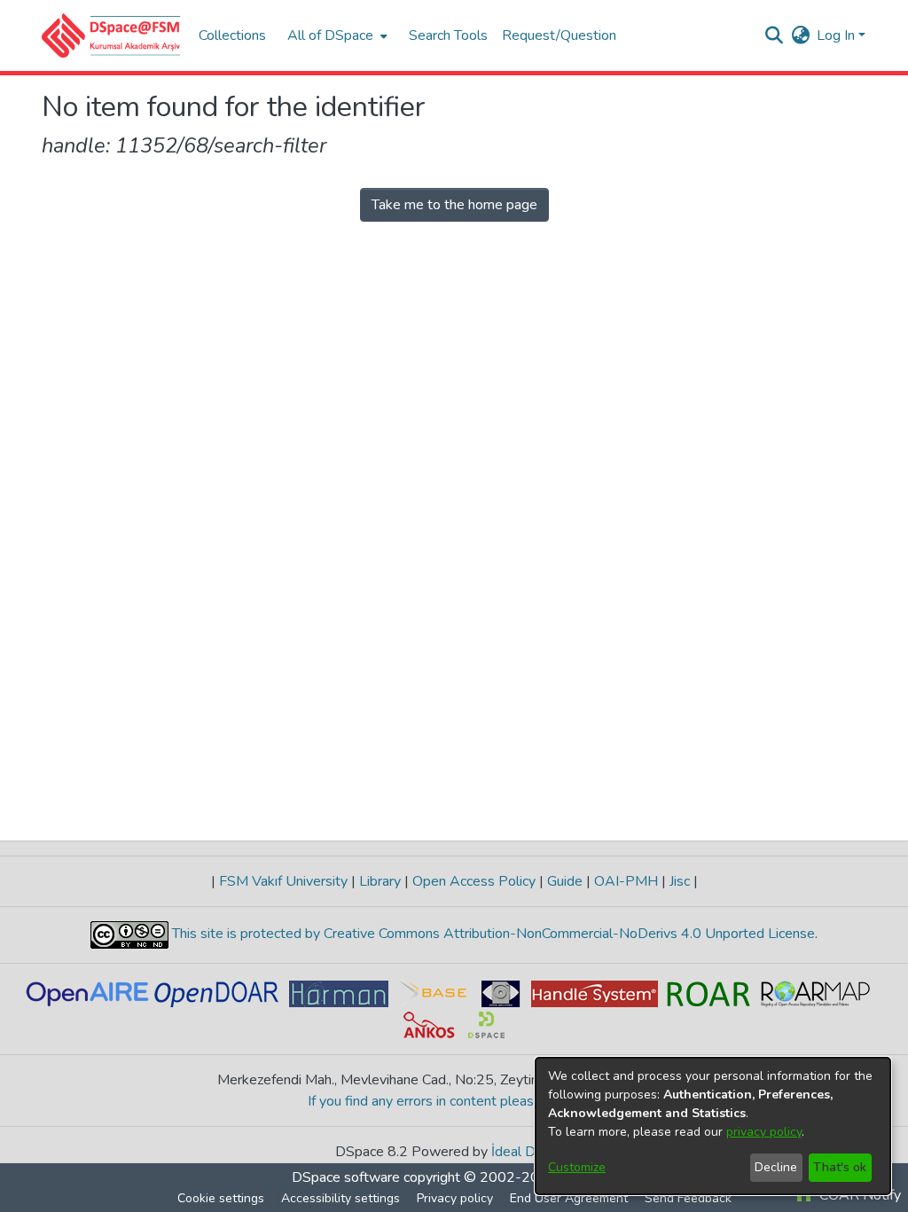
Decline (776, 1167)
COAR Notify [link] (858, 1195)
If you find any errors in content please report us (454, 1101)
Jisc (679, 881)
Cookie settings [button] (220, 1198)
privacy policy (764, 1131)
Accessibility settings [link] (340, 1198)
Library (380, 881)
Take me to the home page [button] (454, 205)
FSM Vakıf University (283, 881)
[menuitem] (335, 35)
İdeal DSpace (532, 1151)
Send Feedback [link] (688, 1198)
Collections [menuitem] (232, 35)
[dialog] (713, 1126)
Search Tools (448, 35)
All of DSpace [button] (330, 35)
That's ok (839, 1167)
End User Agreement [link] (569, 1198)
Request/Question (559, 35)
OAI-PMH (626, 881)
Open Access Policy (474, 881)
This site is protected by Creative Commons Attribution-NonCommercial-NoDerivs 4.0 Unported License (491, 933)
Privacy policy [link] (455, 1198)
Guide (565, 881)
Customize (577, 1167)
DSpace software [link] (346, 1177)
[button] (111, 35)
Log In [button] (837, 35)
